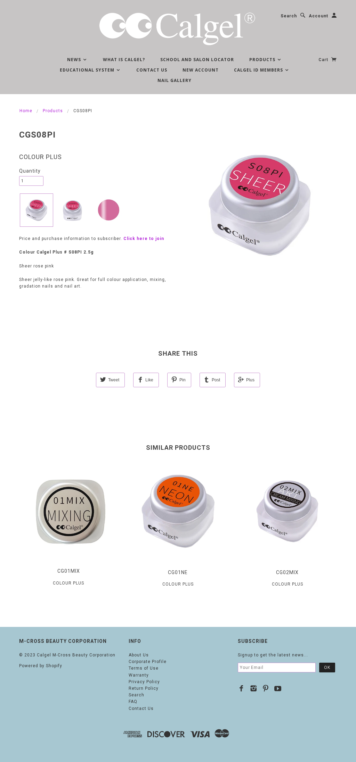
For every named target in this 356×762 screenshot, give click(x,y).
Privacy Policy (144, 681)
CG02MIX (287, 572)
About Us (139, 655)
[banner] (178, 27)
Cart (324, 59)
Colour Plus (40, 156)
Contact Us (151, 70)
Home (25, 110)
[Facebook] (241, 688)
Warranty (139, 675)
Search (289, 16)
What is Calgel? (124, 60)
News (74, 60)
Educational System (88, 70)
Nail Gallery (174, 80)
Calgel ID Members (259, 70)
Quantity (30, 171)
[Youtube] (278, 688)
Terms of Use (144, 668)
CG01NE (178, 572)
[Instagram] (253, 688)
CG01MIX (68, 571)
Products (263, 60)
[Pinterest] (265, 688)
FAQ (133, 701)
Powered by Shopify (40, 665)
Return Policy (144, 688)
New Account (201, 70)
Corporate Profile (148, 661)
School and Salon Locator (197, 60)
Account (318, 16)
